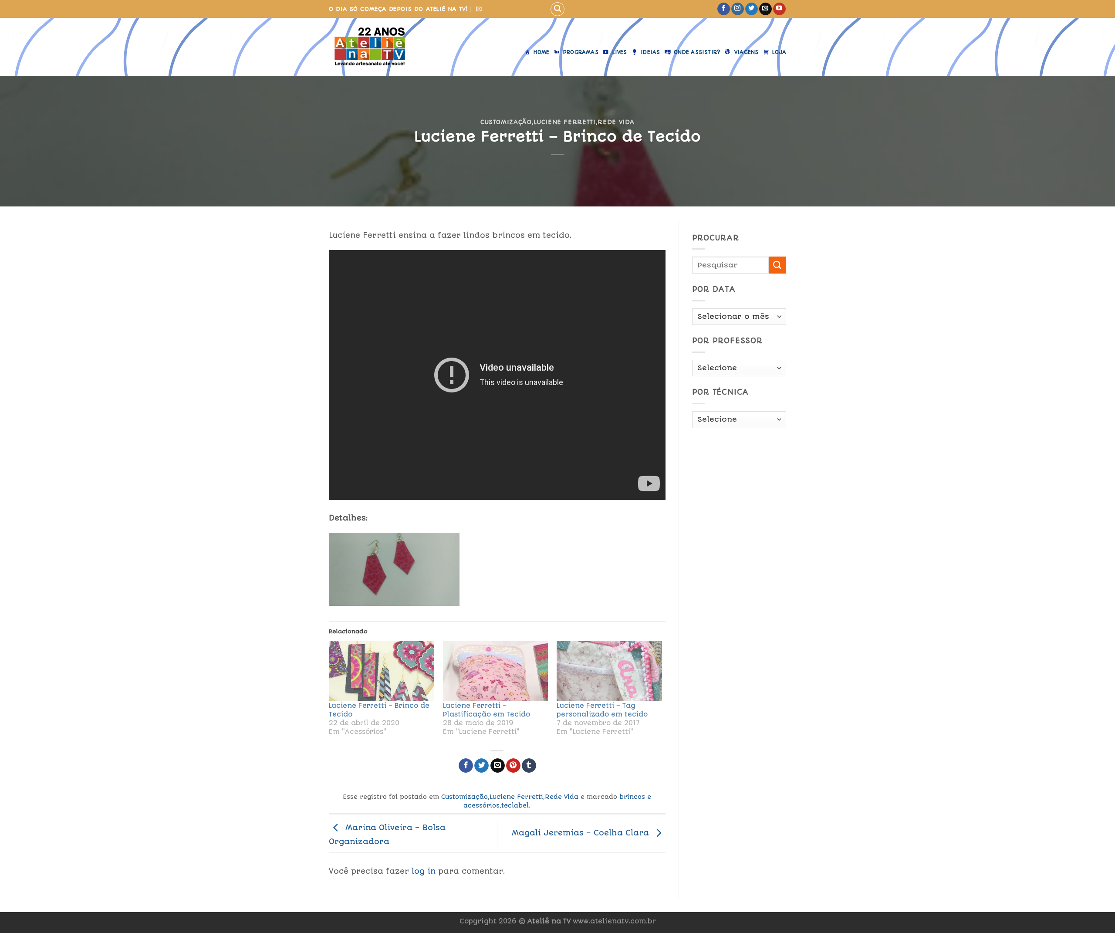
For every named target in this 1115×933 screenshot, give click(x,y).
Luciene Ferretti (564, 121)
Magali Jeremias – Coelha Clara (582, 832)
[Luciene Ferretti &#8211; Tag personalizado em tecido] (609, 671)
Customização (506, 121)
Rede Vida (616, 121)
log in (424, 871)
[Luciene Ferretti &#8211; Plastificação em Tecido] (495, 671)
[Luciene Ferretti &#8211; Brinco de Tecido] (381, 671)
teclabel (515, 805)
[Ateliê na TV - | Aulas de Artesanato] (376, 47)
